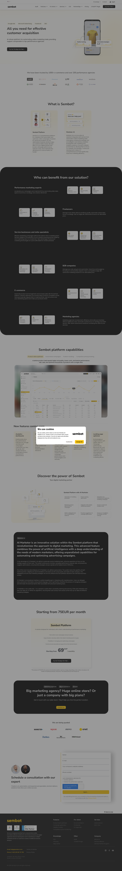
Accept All (79, 442)
